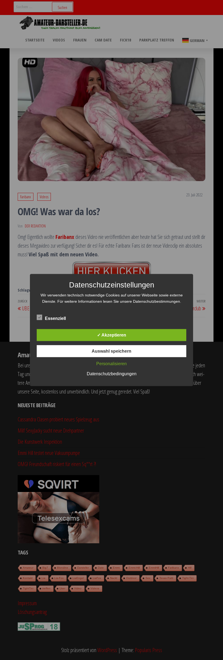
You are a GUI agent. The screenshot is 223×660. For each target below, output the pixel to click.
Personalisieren (111, 363)
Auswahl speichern (111, 351)
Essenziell (55, 318)
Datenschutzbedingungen (112, 373)
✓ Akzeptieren (111, 335)
